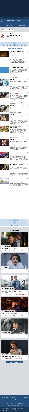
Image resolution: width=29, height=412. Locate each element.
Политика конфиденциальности (14, 405)
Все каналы (4, 397)
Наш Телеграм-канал (20, 403)
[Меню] (27, 21)
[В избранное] (28, 51)
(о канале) (8, 39)
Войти (16, 400)
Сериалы (25, 397)
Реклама (11, 403)
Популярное (12, 397)
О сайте (6, 403)
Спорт (12, 400)
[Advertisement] (14, 204)
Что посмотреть (21, 25)
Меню (28, 36)
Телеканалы (9, 25)
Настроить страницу (8, 29)
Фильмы (19, 397)
